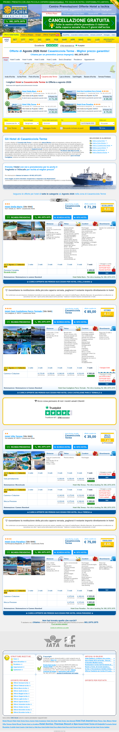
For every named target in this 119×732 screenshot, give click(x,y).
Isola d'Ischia (10, 77)
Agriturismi (17, 670)
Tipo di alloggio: (28, 120)
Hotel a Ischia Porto (99, 141)
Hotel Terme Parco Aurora (26, 721)
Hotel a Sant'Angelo (99, 150)
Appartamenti (89, 60)
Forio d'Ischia (34, 77)
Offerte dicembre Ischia (21, 712)
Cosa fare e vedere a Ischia (79, 35)
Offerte (11, 35)
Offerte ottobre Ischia (21, 707)
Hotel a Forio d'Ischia (99, 143)
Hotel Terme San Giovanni (66, 721)
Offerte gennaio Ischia (21, 683)
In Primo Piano (51, 14)
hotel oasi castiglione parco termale (23, 311)
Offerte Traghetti (51, 35)
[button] (60, 627)
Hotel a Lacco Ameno (99, 148)
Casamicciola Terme (49, 77)
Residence (78, 60)
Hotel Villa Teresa (29, 104)
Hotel (6, 60)
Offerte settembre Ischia (22, 704)
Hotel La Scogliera (33, 724)
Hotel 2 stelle (51, 60)
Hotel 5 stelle (15, 60)
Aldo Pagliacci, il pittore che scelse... (98, 658)
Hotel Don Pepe (52, 721)
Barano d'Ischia (90, 77)
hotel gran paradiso (15, 542)
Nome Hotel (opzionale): (50, 120)
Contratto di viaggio (49, 671)
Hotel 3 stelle (39, 60)
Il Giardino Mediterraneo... (94, 662)
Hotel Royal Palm (9, 721)
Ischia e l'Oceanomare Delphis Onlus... (98, 669)
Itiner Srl (53, 660)
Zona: (6, 120)
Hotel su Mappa (27, 35)
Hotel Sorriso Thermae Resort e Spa (58, 724)
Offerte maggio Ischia (21, 693)
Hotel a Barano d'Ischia (100, 152)
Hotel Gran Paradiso (85, 104)
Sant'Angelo (77, 77)
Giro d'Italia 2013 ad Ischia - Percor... (98, 660)
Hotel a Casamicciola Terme (101, 145)
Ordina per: (102, 120)
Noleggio (107, 35)
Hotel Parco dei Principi (70, 727)
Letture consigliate (108, 14)
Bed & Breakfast (65, 60)
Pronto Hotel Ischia (49, 665)
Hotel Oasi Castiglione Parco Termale (89, 91)
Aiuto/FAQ (66, 35)
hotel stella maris (13, 207)
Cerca (103, 128)
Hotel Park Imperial (84, 721)
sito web (28, 207)
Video (113, 35)
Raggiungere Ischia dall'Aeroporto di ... (99, 665)
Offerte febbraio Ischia (21, 685)
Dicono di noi (93, 14)
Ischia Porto (21, 77)
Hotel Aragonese (40, 721)
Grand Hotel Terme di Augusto (91, 724)
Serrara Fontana (104, 77)
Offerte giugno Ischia (21, 696)
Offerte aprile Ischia (20, 691)
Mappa (73, 670)
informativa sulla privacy (66, 671)
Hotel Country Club (22, 727)
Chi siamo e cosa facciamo (73, 14)
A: (80, 120)
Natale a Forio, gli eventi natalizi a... (97, 667)
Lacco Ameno (65, 77)
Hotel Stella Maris (29, 91)
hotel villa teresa (13, 436)
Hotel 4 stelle (27, 60)
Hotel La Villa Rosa (35, 727)
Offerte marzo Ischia (20, 688)
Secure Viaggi (47, 666)
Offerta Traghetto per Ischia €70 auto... (98, 671)
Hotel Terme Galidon (102, 727)
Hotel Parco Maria (56, 727)
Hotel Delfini (45, 727)
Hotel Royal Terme (19, 724)
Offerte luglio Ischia (20, 699)
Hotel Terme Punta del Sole (87, 727)
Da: (62, 120)
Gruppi (38, 35)
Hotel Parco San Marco (102, 721)
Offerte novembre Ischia (22, 710)
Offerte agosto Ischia (21, 702)
